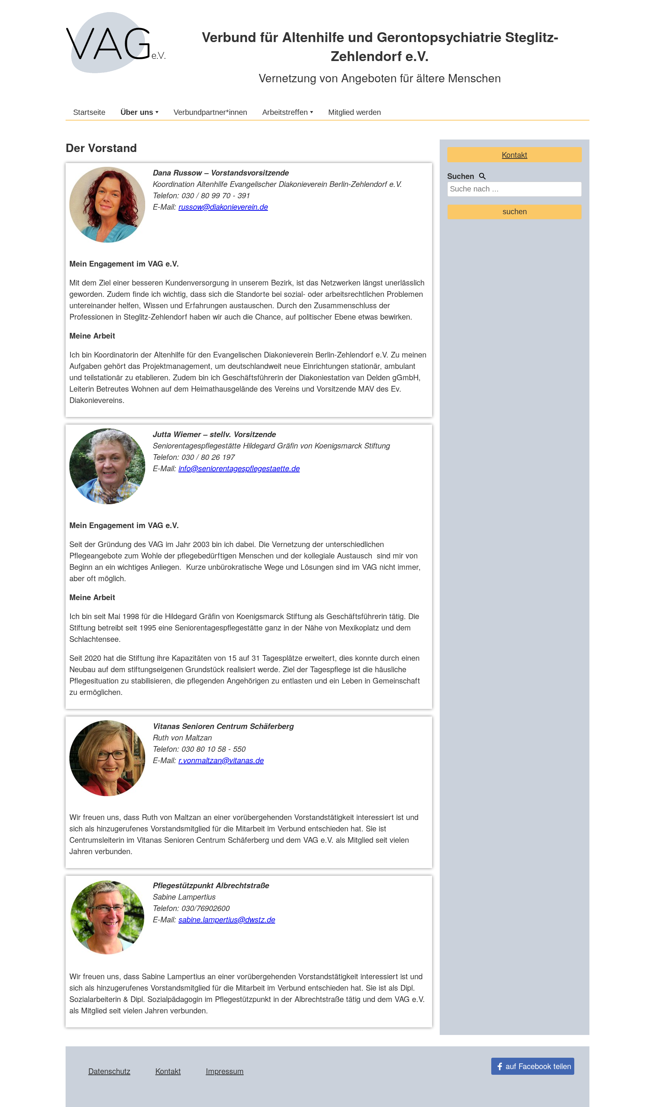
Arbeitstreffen (285, 112)
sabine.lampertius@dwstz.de (227, 919)
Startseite (89, 112)
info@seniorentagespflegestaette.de (239, 468)
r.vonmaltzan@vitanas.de (221, 759)
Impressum (225, 1070)
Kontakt (514, 154)
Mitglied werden (354, 112)
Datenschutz (109, 1070)
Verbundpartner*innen (210, 112)
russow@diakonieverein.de (223, 206)
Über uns (137, 112)
